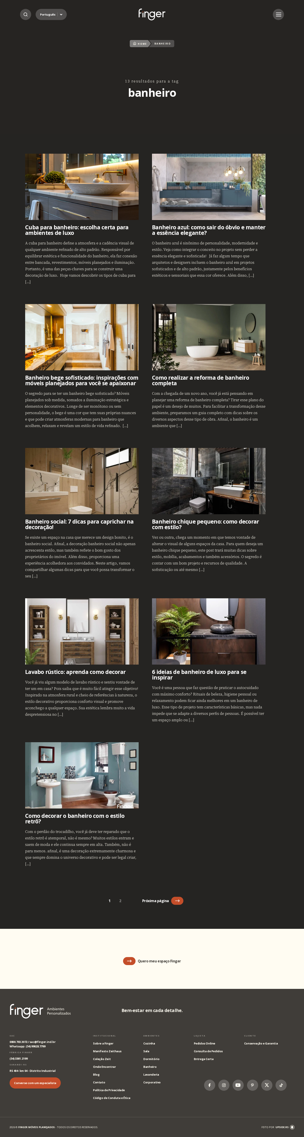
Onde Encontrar (104, 1067)
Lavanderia (151, 1074)
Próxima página (155, 900)
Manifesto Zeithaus (107, 1051)
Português (47, 14)
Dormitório (151, 1059)
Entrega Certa (204, 1059)
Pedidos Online (204, 1043)
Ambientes (151, 1035)
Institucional (104, 1035)
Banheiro (149, 1067)
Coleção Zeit (102, 1059)
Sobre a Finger (103, 1043)
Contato (99, 1082)
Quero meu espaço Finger (159, 961)
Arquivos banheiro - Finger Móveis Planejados (152, 14)
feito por (275, 1127)
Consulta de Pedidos (208, 1051)
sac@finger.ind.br (42, 1042)
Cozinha (149, 1043)
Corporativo (152, 1082)
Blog (96, 1074)
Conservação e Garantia (261, 1043)
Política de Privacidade (109, 1090)
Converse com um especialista (35, 1083)
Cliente (250, 1035)
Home (142, 43)
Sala (146, 1051)
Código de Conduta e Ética (111, 1098)
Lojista (200, 1035)
